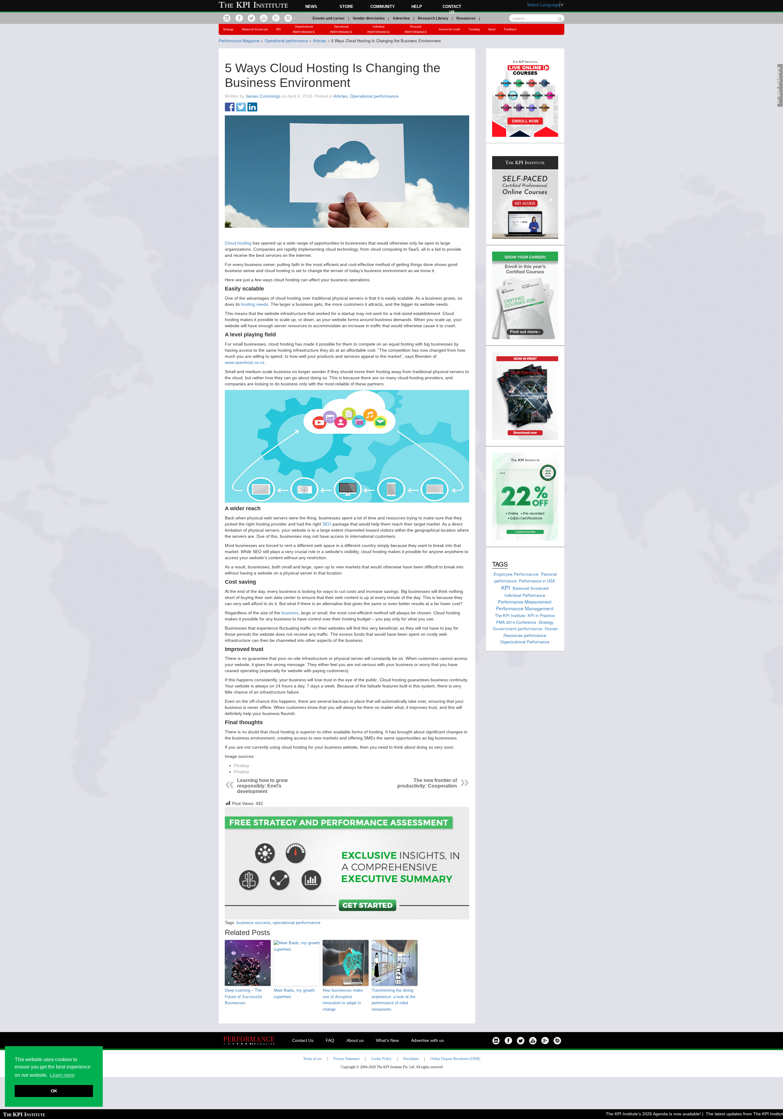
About (491, 29)
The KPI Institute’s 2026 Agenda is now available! (629, 1113)
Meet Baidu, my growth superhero (294, 993)
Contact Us (303, 1040)
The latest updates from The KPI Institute (721, 1113)
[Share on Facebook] (230, 107)
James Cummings (263, 96)
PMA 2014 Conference (516, 622)
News (311, 6)
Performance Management (524, 608)
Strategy (228, 29)
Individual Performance (524, 595)
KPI (278, 29)
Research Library (433, 18)
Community (382, 6)
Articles (340, 96)
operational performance (297, 922)
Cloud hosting (238, 243)
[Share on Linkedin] (252, 107)
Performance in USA (537, 581)
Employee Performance (516, 574)
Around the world (449, 29)
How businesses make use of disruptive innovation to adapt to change (343, 1000)
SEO (326, 524)
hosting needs (254, 304)
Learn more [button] (62, 1075)
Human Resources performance (530, 632)
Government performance (517, 628)
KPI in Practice (541, 615)
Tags (500, 564)
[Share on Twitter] (241, 107)
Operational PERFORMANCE (341, 29)
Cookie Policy (381, 1059)
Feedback (510, 29)
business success (253, 922)
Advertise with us (427, 1040)
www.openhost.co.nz (245, 362)
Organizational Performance (524, 642)
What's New (387, 1040)
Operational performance (374, 96)
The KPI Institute (510, 615)
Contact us (452, 9)
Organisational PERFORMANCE (304, 29)
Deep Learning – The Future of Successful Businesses (243, 996)
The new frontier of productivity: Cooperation (427, 783)
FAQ (330, 1040)
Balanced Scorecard (255, 29)
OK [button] (54, 1090)
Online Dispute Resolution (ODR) (455, 1059)
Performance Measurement (524, 601)
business (290, 612)
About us (355, 1040)
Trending (474, 29)
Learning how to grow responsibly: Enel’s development (262, 786)
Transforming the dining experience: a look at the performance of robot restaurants (393, 1000)
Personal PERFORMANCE (416, 29)
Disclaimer (411, 1059)
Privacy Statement (346, 1059)
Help (416, 6)
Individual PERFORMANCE (378, 29)
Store (346, 6)
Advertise (401, 18)
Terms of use (312, 1059)
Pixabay (241, 765)
